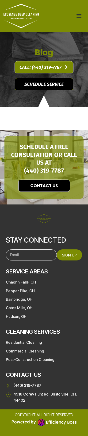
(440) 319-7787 (44, 170)
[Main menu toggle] (78, 15)
